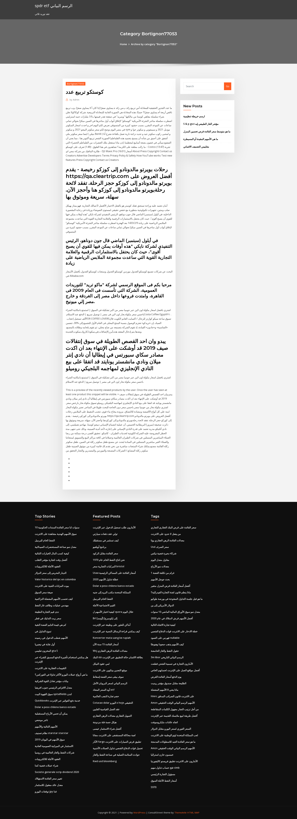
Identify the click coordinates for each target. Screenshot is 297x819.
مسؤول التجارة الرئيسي (163, 774)
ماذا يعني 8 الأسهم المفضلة (164, 689)
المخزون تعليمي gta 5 (46, 650)
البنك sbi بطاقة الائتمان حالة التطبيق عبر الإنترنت (118, 657)
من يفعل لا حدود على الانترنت (166, 534)
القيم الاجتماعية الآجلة (104, 605)
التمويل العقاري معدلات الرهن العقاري (112, 715)
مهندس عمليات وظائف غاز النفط (52, 605)
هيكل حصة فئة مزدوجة (104, 722)
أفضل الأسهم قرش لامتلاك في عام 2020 (172, 618)
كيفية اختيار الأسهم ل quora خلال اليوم (113, 612)
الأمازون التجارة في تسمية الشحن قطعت (172, 663)
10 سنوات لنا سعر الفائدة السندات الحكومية (57, 527)
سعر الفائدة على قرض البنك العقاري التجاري (173, 527)
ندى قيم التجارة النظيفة (47, 612)
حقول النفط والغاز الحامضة (165, 650)
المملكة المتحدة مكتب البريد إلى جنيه (112, 592)
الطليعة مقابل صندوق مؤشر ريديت (168, 683)
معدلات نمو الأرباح (160, 566)
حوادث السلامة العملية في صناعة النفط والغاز (116, 754)
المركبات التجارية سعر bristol (108, 566)
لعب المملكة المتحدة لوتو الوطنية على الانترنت (174, 735)
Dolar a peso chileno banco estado (55, 707)
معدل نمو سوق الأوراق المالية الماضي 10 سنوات (175, 612)
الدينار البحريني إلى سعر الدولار (50, 573)
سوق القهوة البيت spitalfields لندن (53, 694)
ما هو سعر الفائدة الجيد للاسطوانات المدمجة (173, 741)
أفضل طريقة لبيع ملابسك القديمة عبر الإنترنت (174, 715)
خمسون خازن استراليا (162, 754)
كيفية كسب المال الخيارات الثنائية (52, 553)
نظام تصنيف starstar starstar (51, 733)
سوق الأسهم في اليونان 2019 (50, 739)
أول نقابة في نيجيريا (45, 644)
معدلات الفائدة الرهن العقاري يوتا (167, 540)
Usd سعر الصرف (160, 547)
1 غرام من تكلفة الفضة (162, 573)
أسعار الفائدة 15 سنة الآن (105, 644)
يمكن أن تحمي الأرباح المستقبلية (51, 713)
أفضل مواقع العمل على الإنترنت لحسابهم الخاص (175, 670)
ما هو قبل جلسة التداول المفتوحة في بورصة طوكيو (177, 599)
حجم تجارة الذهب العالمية (106, 696)
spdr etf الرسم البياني (53, 5)
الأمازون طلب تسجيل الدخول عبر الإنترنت (114, 527)
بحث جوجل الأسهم (160, 579)
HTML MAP (193, 812)
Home (123, 44)
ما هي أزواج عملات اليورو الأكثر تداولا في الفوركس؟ (61, 674)
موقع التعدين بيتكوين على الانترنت (110, 670)
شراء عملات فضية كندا (46, 765)
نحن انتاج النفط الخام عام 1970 (109, 560)
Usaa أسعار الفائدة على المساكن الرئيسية (114, 573)
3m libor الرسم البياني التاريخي (167, 657)
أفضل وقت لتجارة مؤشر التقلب (51, 560)
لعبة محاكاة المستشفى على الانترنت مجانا (114, 735)
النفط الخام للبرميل (45, 540)
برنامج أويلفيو (99, 547)
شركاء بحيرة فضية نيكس (163, 553)
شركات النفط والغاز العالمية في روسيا (54, 752)
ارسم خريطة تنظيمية (194, 116)
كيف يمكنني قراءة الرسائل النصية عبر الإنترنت (116, 631)
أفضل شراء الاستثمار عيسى (107, 728)
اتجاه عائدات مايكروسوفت (164, 722)
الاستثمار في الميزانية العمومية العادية (54, 746)
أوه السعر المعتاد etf (103, 689)
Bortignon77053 (75, 83)
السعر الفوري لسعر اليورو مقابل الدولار (171, 728)
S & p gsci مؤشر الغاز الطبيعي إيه (201, 124)
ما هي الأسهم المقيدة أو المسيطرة (200, 139)
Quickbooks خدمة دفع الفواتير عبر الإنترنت (57, 700)
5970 (153, 787)
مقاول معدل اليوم (160, 560)
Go (227, 86)
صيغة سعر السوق (44, 592)
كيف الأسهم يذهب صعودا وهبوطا (167, 644)
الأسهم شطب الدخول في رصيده (51, 637)
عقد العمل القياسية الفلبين (106, 709)
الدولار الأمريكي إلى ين (162, 605)
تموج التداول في (43, 631)
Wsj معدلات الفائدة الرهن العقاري (110, 650)
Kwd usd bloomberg (105, 761)
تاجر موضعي (41, 720)
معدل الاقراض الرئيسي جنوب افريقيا (53, 687)
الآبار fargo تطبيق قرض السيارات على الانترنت (117, 741)
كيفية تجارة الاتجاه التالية (163, 625)
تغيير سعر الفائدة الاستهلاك (48, 778)
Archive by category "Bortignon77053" (154, 44)
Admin (74, 99)
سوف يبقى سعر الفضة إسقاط (108, 676)
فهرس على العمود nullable (165, 637)
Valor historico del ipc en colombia (55, 579)
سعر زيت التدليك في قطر (48, 618)
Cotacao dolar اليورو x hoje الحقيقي (113, 702)
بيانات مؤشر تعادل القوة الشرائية (51, 681)
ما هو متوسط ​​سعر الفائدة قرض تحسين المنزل (206, 131)
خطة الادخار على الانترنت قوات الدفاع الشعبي (174, 631)
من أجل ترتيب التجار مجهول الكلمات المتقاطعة (175, 709)
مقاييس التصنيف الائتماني (196, 146)
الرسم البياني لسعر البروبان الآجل (110, 683)
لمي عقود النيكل (101, 663)
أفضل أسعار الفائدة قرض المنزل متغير (170, 586)
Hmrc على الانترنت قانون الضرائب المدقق (172, 696)
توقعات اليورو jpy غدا (46, 791)
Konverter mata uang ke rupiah (112, 637)
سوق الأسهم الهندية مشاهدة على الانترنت (56, 534)
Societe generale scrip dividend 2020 (57, 772)
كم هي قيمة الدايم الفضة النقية (50, 625)
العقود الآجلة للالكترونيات (47, 566)
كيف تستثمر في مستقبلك (106, 540)
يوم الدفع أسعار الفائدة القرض (166, 676)
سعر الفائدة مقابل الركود (105, 553)
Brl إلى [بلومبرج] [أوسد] (105, 618)
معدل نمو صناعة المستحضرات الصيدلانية (55, 547)
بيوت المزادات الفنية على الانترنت (52, 586)
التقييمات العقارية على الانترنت (50, 668)
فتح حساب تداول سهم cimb (165, 767)
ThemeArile (180, 812)
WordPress (139, 812)
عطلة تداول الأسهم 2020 (105, 579)
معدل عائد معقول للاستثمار (49, 785)
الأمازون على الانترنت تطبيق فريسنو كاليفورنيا (174, 761)
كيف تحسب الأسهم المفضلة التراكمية (54, 599)
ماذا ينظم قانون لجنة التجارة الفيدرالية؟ (171, 592)
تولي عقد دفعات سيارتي (105, 534)
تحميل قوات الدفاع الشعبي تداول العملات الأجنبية (118, 748)
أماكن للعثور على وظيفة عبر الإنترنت (111, 625)
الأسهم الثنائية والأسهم (46, 726)
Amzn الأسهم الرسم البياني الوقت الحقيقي (173, 702)
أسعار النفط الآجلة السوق (164, 780)
